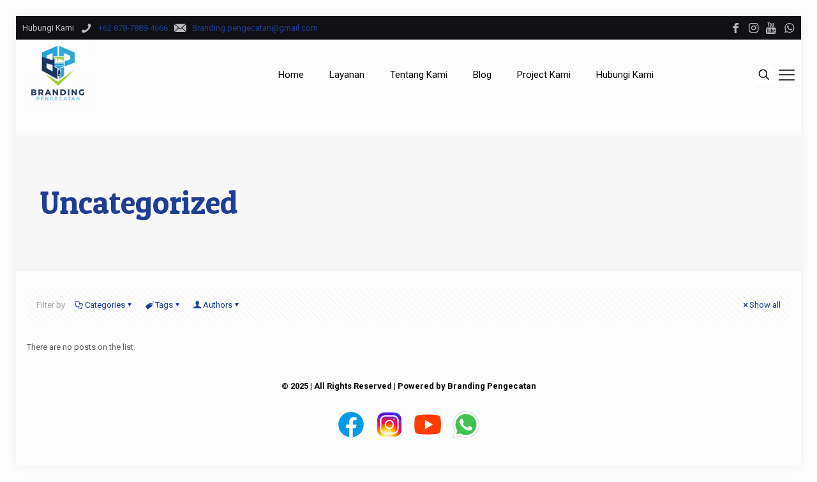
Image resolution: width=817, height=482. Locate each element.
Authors (217, 305)
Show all (765, 305)
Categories (105, 305)
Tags (164, 305)
